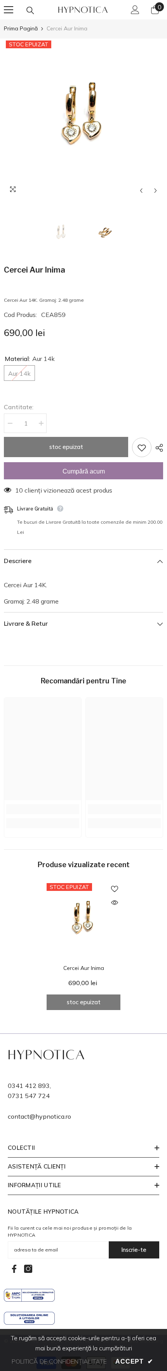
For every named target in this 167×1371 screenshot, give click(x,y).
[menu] (8, 9)
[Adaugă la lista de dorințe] (141, 447)
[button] (141, 190)
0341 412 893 (29, 1085)
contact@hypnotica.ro (39, 1116)
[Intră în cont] (135, 9)
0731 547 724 (29, 1096)
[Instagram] (28, 1268)
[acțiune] (157, 447)
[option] (83, 118)
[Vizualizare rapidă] (114, 902)
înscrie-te (134, 1249)
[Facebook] (14, 1268)
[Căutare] (30, 10)
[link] (42, 809)
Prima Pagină (21, 28)
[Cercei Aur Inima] (83, 920)
